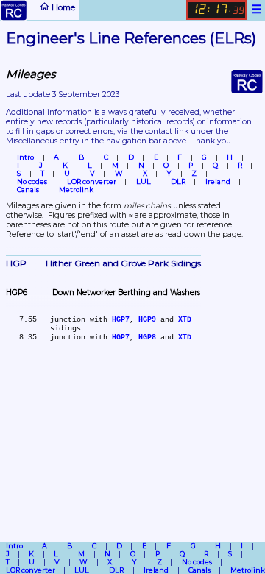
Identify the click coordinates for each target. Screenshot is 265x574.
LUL (143, 181)
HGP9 (147, 319)
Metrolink (76, 189)
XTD (184, 319)
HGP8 (147, 337)
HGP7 (121, 319)
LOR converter (91, 181)
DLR (178, 181)
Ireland (217, 181)
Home (62, 7)
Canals (28, 189)
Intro (25, 157)
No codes (32, 181)
